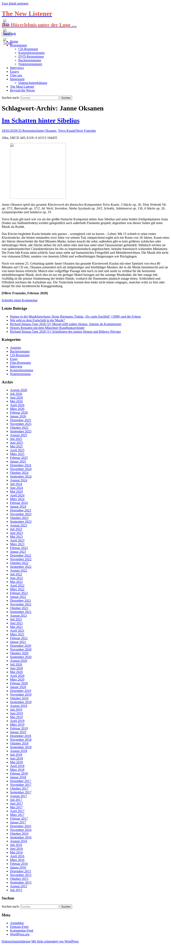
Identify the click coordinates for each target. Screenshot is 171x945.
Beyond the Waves (22, 90)
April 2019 (17, 721)
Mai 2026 (16, 401)
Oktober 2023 (19, 518)
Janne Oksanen (46, 130)
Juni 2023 (16, 533)
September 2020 (20, 657)
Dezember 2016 (20, 826)
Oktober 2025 (19, 427)
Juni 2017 (16, 803)
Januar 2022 (18, 597)
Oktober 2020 (19, 653)
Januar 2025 (18, 461)
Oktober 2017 (19, 788)
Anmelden (17, 923)
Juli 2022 (16, 574)
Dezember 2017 (20, 781)
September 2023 (20, 521)
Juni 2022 (16, 578)
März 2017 (17, 815)
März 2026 (17, 409)
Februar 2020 (19, 683)
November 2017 (20, 784)
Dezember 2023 (20, 510)
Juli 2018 (16, 754)
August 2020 (18, 660)
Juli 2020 (16, 664)
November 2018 (20, 739)
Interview (16, 366)
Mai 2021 (16, 627)
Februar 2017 (19, 818)
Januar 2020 (18, 687)
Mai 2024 (16, 491)
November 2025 (20, 424)
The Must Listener (22, 86)
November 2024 (20, 469)
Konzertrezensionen (31, 53)
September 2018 (20, 747)
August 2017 (18, 796)
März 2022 (17, 589)
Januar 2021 (18, 642)
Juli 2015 (16, 890)
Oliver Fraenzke (85, 130)
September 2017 (20, 792)
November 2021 (20, 604)
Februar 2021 (19, 638)
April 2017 (17, 811)
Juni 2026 (16, 397)
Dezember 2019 (20, 691)
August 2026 (18, 390)
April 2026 (17, 405)
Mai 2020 (16, 672)
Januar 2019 (18, 732)
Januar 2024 (18, 506)
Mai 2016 (16, 852)
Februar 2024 (19, 503)
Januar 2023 (18, 551)
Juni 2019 (16, 713)
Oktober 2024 (19, 472)
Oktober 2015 (19, 878)
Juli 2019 (16, 709)
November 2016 (20, 830)
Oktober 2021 (19, 608)
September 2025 (20, 431)
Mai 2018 (16, 762)
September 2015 (20, 882)
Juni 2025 (16, 442)
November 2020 (20, 649)
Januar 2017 (18, 822)
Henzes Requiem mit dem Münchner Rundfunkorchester (47, 328)
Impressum (17, 79)
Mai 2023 (16, 536)
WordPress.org (19, 934)
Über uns (16, 75)
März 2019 (17, 724)
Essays (14, 71)
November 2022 (20, 559)
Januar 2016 (18, 867)
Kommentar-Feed (21, 930)
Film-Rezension (20, 362)
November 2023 (20, 514)
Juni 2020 (16, 668)
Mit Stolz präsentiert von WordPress (55, 941)
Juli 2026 (16, 394)
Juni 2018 (16, 758)
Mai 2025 (16, 446)
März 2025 (17, 454)
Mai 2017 (16, 807)
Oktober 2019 (19, 698)
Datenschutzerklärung (32, 83)
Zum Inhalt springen (15, 3)
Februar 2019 (19, 728)
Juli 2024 (16, 484)
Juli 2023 (16, 529)
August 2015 (18, 886)
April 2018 (17, 766)
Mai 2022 (16, 581)
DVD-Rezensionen (31, 56)
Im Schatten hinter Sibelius (40, 120)
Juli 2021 (16, 619)
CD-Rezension (28, 49)
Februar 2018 (19, 773)
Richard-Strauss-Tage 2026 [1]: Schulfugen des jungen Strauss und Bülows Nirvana (65, 331)
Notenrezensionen (30, 64)
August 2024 (18, 480)
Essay (14, 359)
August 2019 (18, 706)
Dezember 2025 (20, 420)
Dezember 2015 (20, 871)
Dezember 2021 (20, 600)
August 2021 (18, 615)
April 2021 (17, 630)
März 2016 (17, 860)
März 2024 (17, 499)
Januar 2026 (18, 416)
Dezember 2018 (20, 736)
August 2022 (18, 570)
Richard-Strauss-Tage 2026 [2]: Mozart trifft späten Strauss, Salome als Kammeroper (65, 324)
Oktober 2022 (19, 563)
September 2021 (20, 612)
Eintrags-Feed (19, 927)
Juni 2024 (16, 488)
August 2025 (18, 435)
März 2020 (17, 679)
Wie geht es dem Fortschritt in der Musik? (37, 320)
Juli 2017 (16, 800)
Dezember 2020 (20, 645)
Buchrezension (20, 351)
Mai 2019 (16, 717)
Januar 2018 (18, 777)
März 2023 (17, 544)
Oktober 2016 (19, 833)
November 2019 (20, 694)
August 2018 (18, 751)
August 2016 (18, 841)
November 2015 (20, 875)
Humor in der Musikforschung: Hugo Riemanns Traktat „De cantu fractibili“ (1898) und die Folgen (75, 316)
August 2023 (18, 525)
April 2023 (17, 540)
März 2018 (17, 769)
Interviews (17, 68)
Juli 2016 (16, 845)
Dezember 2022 (20, 555)
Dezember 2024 (20, 465)
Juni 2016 (16, 848)
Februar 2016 (19, 863)
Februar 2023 (19, 548)
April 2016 (17, 856)
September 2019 (20, 702)
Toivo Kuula (66, 130)
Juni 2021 (16, 623)
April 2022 (17, 585)
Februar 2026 (19, 412)
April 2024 (17, 495)
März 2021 (17, 634)
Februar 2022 (19, 593)
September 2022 (20, 566)
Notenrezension (20, 374)
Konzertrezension (21, 370)
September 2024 (20, 476)
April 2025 (17, 450)
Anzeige (15, 347)
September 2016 (20, 837)
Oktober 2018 (19, 743)
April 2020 (17, 675)
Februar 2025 (19, 457)
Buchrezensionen (29, 60)
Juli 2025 (16, 439)
